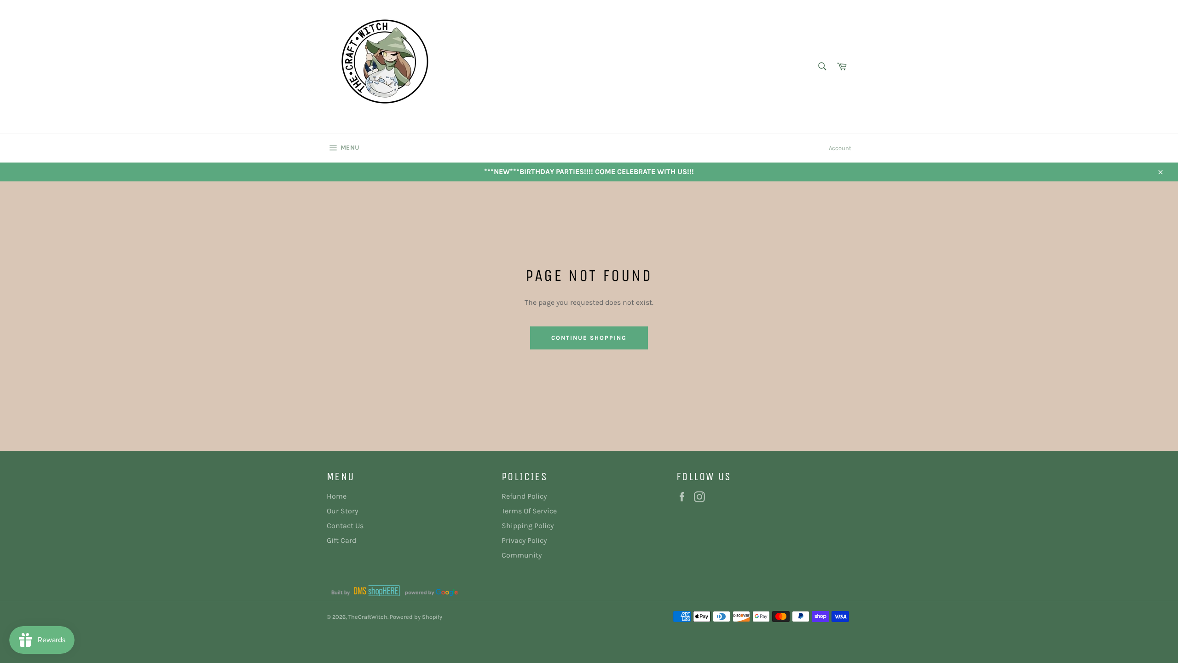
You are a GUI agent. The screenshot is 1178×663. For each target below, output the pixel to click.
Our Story (342, 510)
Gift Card (341, 540)
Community (522, 555)
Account (840, 148)
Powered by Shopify (416, 616)
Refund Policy (524, 496)
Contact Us (345, 525)
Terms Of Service (529, 510)
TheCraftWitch (367, 616)
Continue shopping (588, 337)
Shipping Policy (528, 525)
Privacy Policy (524, 540)
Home (336, 496)
